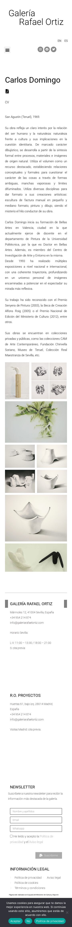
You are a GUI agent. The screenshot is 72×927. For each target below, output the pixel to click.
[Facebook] (47, 49)
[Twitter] (53, 49)
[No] (67, 912)
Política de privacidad (50, 921)
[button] (7, 50)
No (28, 921)
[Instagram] (40, 49)
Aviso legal (36, 842)
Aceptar (15, 921)
